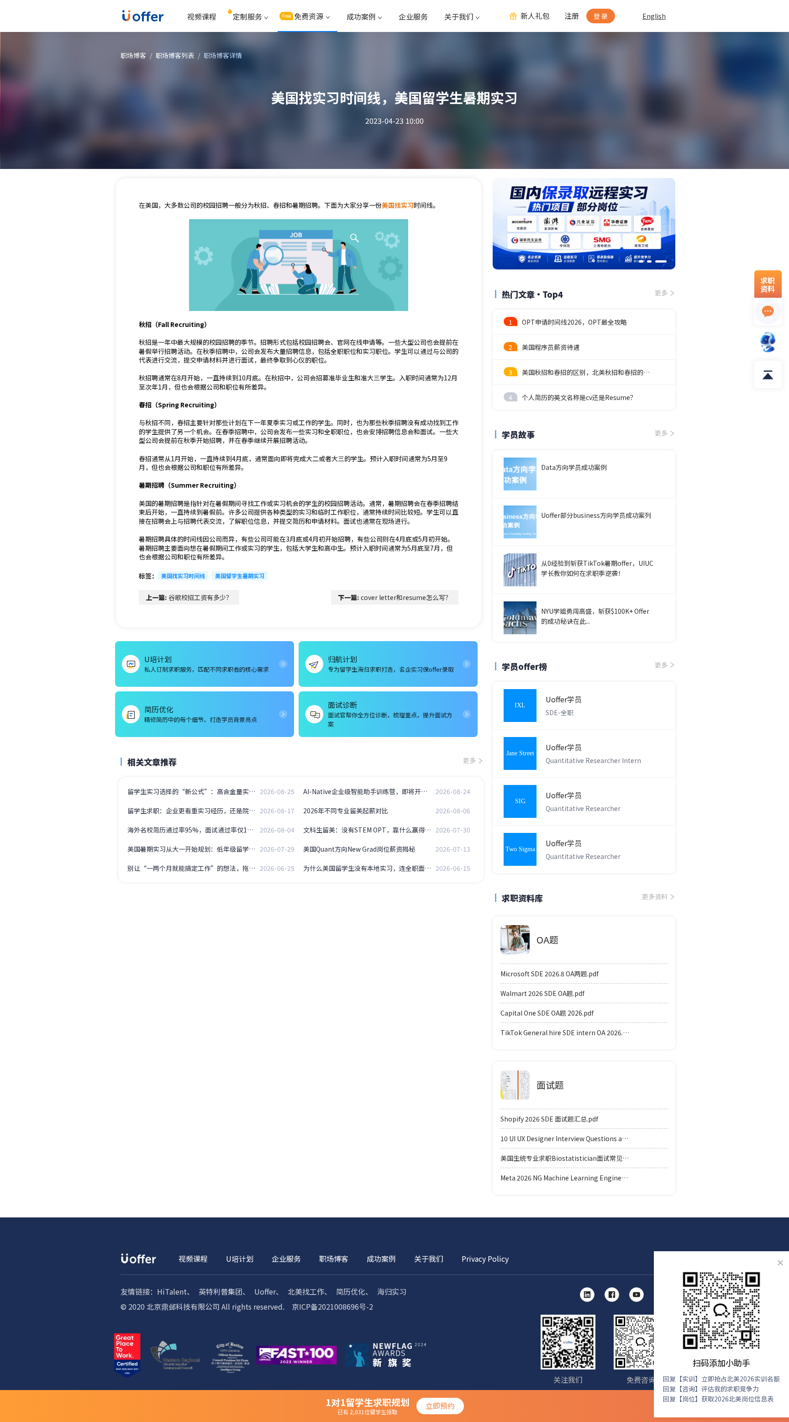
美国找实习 (398, 205)
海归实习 (391, 1291)
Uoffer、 (268, 1291)
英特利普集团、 (224, 1291)
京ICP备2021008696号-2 (332, 1306)
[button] (641, 261)
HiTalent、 (175, 1291)
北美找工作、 (309, 1291)
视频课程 (201, 16)
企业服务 (413, 16)
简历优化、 (354, 1291)
